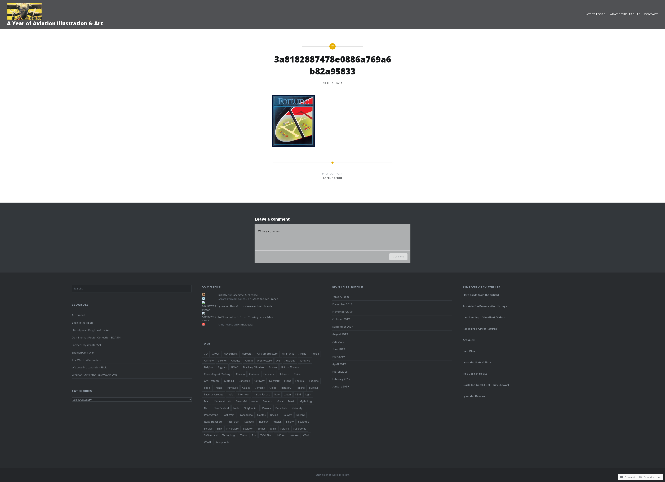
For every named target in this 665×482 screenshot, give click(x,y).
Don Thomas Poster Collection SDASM (96, 337)
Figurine (314, 380)
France (218, 387)
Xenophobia (222, 442)
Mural (280, 401)
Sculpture (303, 421)
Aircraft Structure (267, 353)
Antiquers (469, 339)
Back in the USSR (82, 322)
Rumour (263, 421)
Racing (274, 414)
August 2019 (340, 334)
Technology (229, 435)
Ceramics (268, 374)
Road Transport (213, 421)
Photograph (211, 414)
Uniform (280, 435)
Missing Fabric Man (260, 317)
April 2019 (339, 364)
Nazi (206, 408)
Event (287, 380)
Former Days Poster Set (86, 344)
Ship (219, 428)
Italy (277, 394)
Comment (398, 256)
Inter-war (243, 394)
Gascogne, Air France (244, 294)
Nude (236, 408)
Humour (313, 387)
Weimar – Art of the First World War (94, 374)
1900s (216, 353)
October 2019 (341, 319)
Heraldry (286, 387)
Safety (290, 421)
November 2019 (342, 311)
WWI (306, 435)
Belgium (208, 367)
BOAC (234, 367)
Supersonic (299, 428)
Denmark (274, 380)
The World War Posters (86, 360)
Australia (290, 360)
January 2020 (340, 296)
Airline (302, 353)
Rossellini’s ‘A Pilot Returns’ (480, 328)
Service (208, 428)
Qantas (261, 414)
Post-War (228, 414)
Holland (300, 387)
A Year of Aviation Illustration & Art (55, 23)
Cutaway (259, 380)
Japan (287, 394)
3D (206, 353)
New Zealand (221, 408)
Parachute (281, 408)
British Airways (290, 367)
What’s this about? (625, 14)
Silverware (232, 428)
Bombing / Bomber (253, 367)
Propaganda (245, 414)
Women (294, 435)
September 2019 (342, 326)
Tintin (243, 435)
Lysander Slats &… (229, 306)
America (235, 360)
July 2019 (338, 341)
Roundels (249, 421)
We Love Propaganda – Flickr (90, 367)
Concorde (244, 380)
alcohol (222, 360)
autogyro (305, 360)
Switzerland (211, 435)
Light (308, 394)
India (230, 394)
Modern (267, 401)
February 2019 (341, 379)
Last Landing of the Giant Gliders (484, 317)
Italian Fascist (262, 394)
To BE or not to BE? (475, 373)
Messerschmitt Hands (258, 306)
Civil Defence (212, 380)
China (297, 374)
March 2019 (339, 371)
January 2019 (340, 386)
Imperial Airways (213, 394)
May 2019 (338, 356)
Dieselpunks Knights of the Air (91, 330)
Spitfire (284, 428)
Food (207, 387)
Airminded (78, 314)
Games (246, 387)
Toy (253, 435)
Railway (287, 414)
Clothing (229, 380)
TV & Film (265, 435)
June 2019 (338, 349)
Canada (240, 374)
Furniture (232, 387)
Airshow (209, 360)
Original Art (251, 408)
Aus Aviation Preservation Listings (485, 306)
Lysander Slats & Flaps (477, 362)
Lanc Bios (469, 351)
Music (291, 401)
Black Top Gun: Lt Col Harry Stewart (486, 384)
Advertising (231, 353)
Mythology (305, 401)
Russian (277, 421)
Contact (651, 14)
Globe (272, 387)
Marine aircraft (222, 401)
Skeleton (248, 428)
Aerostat (247, 353)
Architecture (264, 360)
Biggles (222, 367)
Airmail (315, 353)
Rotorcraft (233, 421)
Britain (273, 367)
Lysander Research (475, 396)
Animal (249, 360)
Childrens (283, 374)
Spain (273, 428)
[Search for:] (132, 288)
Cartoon (254, 374)
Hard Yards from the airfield (481, 294)
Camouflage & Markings (218, 374)
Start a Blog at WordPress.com (332, 474)
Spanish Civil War (83, 352)
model (254, 401)
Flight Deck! (245, 324)
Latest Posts (595, 14)
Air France (288, 353)
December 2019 (342, 304)
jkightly (222, 294)
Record (300, 414)
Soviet (261, 428)
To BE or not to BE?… (230, 317)
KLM (298, 394)
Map (206, 401)
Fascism (299, 380)
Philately (297, 408)
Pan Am (266, 408)
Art (278, 360)
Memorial (241, 401)
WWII (207, 442)
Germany (260, 387)
